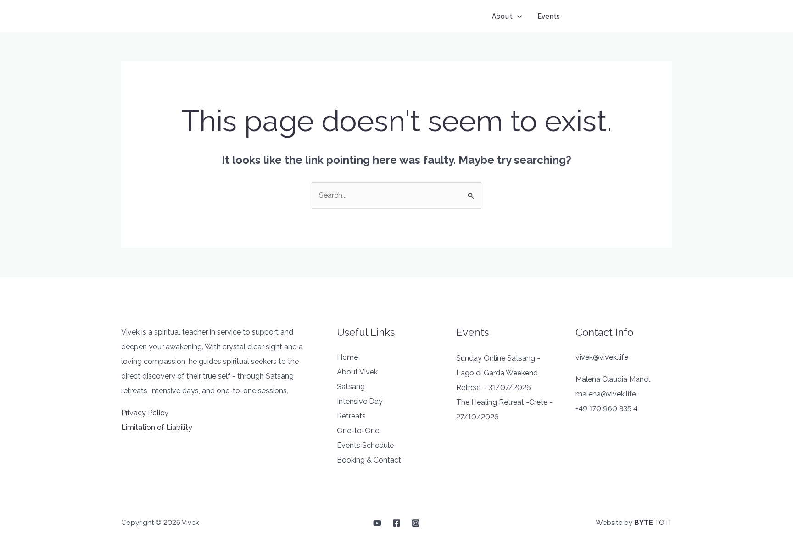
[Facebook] (396, 523)
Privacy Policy (144, 412)
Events (548, 16)
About (502, 16)
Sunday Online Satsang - (498, 358)
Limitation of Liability (156, 427)
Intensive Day (360, 401)
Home (347, 357)
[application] (517, 16)
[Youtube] (377, 523)
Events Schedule (365, 445)
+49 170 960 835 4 (606, 408)
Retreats (351, 416)
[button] (624, 16)
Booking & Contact (369, 460)
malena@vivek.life (605, 394)
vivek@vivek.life (601, 357)
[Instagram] (416, 523)
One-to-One (358, 430)
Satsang (351, 386)
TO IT (653, 523)
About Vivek (357, 372)
